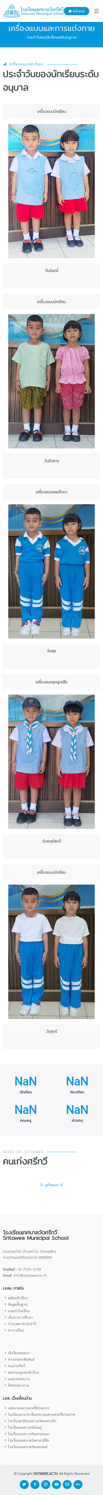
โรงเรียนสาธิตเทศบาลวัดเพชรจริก (32, 1421)
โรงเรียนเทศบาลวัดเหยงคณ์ (27, 1446)
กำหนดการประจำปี (22, 1323)
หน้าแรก (78, 11)
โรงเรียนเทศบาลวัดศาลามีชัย (28, 1440)
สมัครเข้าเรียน (18, 1298)
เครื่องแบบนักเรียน (25, 64)
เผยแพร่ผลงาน (19, 1378)
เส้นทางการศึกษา (20, 1317)
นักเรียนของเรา (19, 1353)
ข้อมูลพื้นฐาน (17, 1304)
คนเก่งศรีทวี (16, 1365)
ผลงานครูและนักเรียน (23, 1372)
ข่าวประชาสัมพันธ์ (21, 1359)
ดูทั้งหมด (51, 1185)
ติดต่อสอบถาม (18, 1385)
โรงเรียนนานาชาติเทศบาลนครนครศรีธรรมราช (41, 1414)
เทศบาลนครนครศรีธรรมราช (29, 1408)
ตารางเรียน (16, 1330)
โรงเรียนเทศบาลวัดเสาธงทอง (29, 1433)
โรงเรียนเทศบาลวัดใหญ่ (25, 1427)
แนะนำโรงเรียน (19, 1310)
